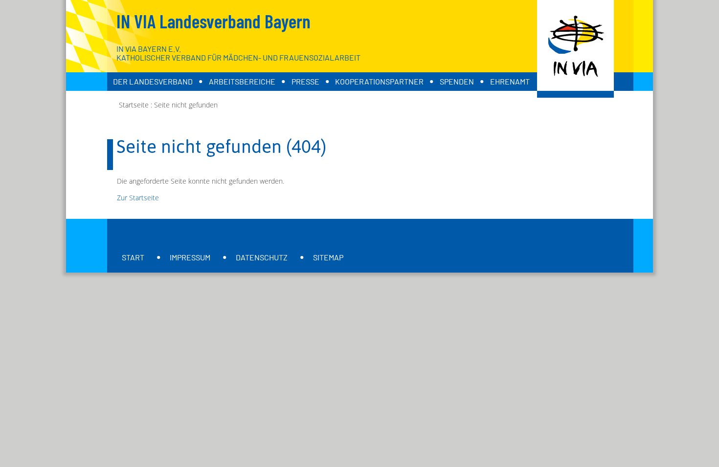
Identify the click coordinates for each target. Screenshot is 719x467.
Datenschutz (262, 257)
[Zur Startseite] (575, 49)
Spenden (457, 81)
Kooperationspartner (379, 81)
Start (133, 257)
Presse (305, 81)
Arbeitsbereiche (242, 81)
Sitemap (328, 257)
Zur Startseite (138, 197)
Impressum (190, 257)
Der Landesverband (153, 81)
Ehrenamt (510, 81)
